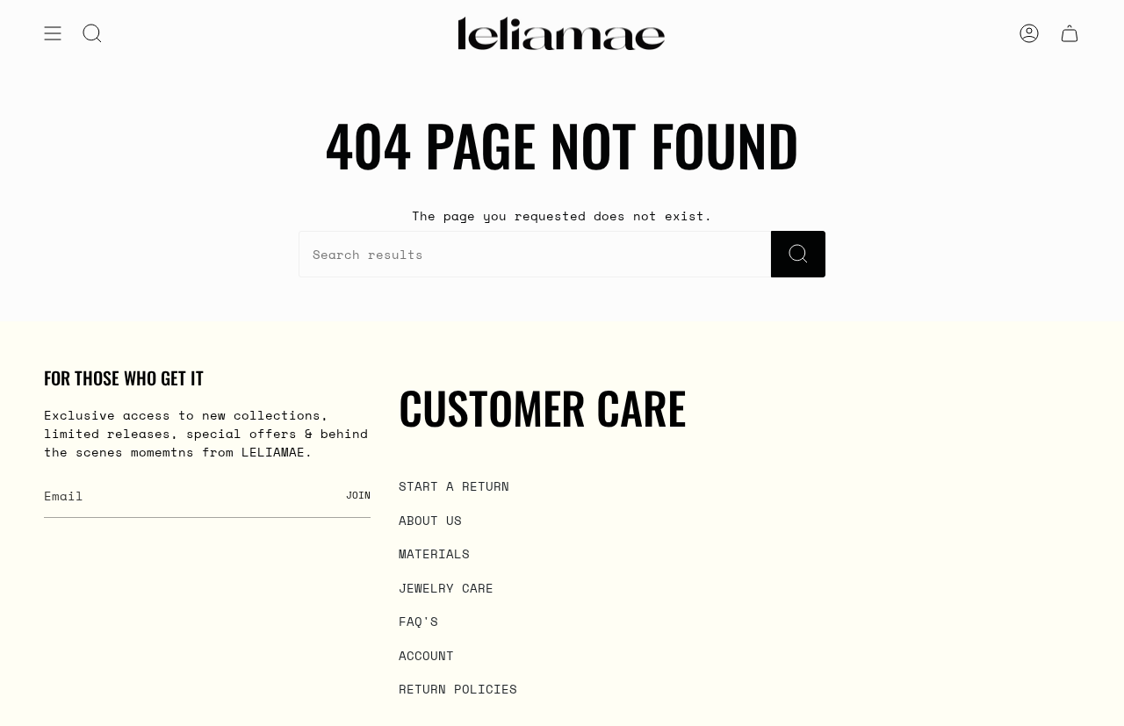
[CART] (1069, 33)
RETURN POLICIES (458, 688)
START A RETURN (454, 486)
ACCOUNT (426, 655)
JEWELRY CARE (446, 588)
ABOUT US (430, 520)
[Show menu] (52, 33)
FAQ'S (418, 621)
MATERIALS (434, 553)
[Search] (798, 254)
